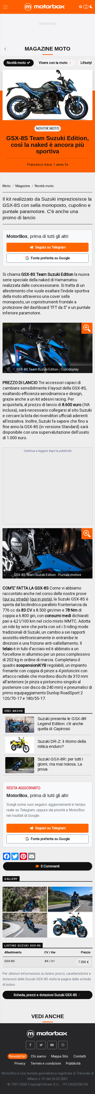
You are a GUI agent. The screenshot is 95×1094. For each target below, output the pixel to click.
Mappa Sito (59, 1056)
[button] (30, 1045)
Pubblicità (73, 1063)
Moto (7, 186)
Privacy (20, 1063)
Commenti (50, 866)
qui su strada (15, 599)
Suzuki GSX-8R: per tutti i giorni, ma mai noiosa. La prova (60, 764)
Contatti (80, 1056)
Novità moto (16, 63)
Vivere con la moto (53, 63)
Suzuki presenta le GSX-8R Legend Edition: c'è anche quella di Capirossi (62, 723)
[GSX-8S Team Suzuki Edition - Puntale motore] (47, 553)
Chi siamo (38, 1056)
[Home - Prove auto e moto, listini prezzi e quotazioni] (45, 7)
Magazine (22, 186)
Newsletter (17, 1056)
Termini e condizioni (46, 1063)
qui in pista (41, 599)
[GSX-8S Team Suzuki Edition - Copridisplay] (47, 348)
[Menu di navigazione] (5, 7)
